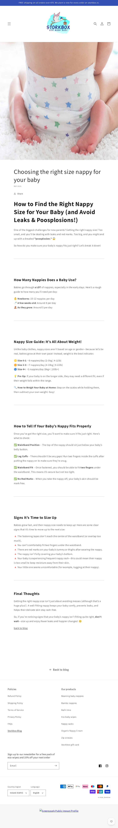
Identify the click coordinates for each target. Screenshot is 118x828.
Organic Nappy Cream (72, 730)
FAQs (10, 723)
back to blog (21, 628)
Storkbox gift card (70, 744)
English (36, 792)
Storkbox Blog (15, 730)
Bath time (66, 710)
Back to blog (61, 669)
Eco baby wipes (68, 717)
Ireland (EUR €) (16, 792)
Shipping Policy (15, 703)
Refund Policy (14, 696)
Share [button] (20, 193)
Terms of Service (16, 710)
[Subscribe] (55, 765)
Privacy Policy (14, 717)
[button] (9, 23)
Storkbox (107, 797)
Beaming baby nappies (72, 696)
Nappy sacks (67, 723)
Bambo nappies (69, 703)
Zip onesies (67, 737)
